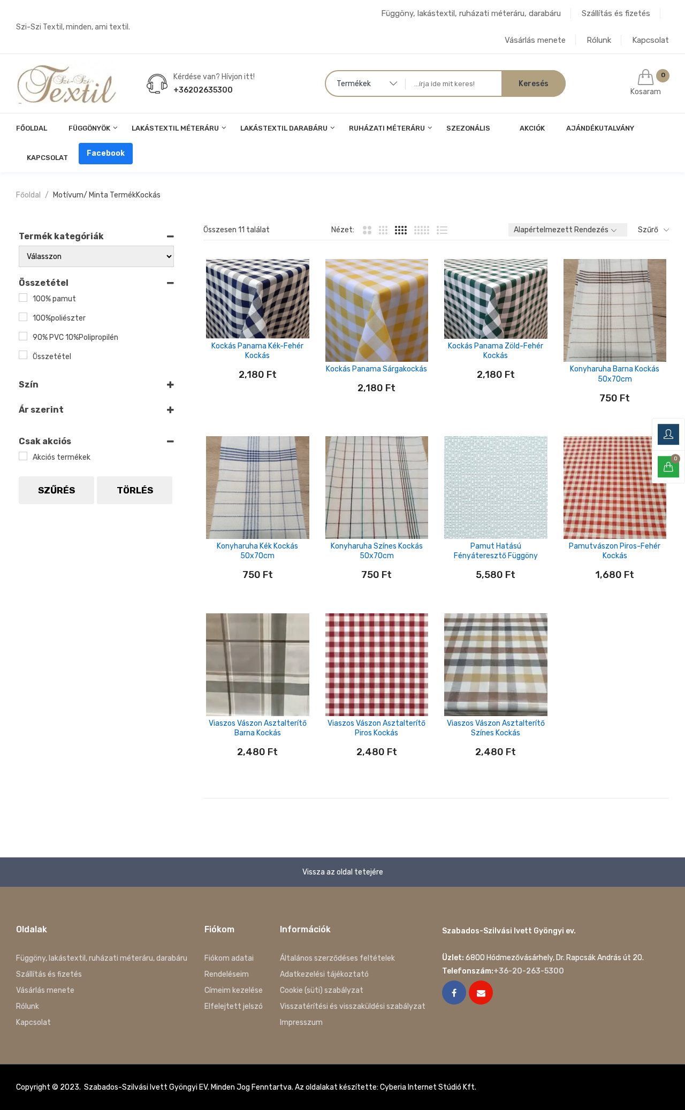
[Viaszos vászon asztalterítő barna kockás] (257, 665)
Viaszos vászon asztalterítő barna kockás (258, 728)
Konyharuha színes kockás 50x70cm (377, 551)
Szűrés (56, 490)
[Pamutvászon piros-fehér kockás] (615, 487)
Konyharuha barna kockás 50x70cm (614, 373)
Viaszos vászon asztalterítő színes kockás (496, 728)
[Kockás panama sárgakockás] (377, 310)
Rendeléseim (226, 974)
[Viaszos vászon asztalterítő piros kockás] (377, 665)
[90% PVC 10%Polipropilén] (23, 336)
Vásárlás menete (535, 40)
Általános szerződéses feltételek (337, 958)
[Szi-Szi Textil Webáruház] (67, 83)
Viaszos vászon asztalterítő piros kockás (376, 728)
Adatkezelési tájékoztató (324, 974)
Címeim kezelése (233, 990)
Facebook (106, 153)
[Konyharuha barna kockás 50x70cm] (615, 310)
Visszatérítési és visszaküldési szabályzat (352, 1006)
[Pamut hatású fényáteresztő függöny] (495, 487)
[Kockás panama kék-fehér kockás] (257, 299)
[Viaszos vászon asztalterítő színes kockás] (495, 665)
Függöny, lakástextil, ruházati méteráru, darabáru (471, 13)
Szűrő (648, 229)
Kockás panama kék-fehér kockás (257, 350)
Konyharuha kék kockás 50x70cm (257, 551)
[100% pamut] (23, 297)
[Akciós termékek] (23, 456)
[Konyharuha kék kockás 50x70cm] (257, 487)
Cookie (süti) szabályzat (321, 990)
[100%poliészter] (23, 317)
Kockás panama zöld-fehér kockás (495, 350)
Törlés (135, 490)
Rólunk (599, 40)
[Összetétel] (23, 355)
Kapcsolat (650, 40)
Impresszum (301, 1022)
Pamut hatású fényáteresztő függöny (496, 551)
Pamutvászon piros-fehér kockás (614, 551)
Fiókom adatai (229, 958)
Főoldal (28, 195)
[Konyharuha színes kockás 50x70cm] (377, 487)
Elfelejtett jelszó (233, 1006)
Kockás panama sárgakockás (376, 369)
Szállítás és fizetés (616, 13)
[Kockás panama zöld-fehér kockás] (495, 299)
